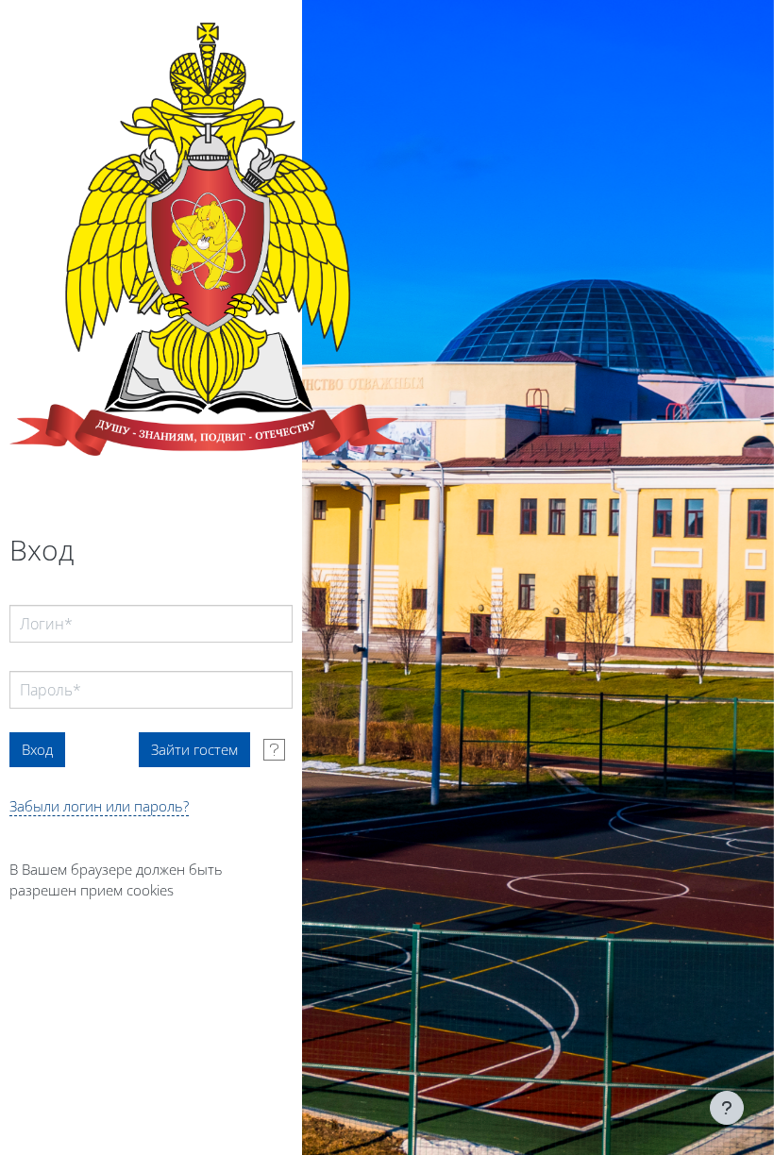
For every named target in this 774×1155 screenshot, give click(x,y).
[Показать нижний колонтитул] (727, 1108)
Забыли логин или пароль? (99, 805)
